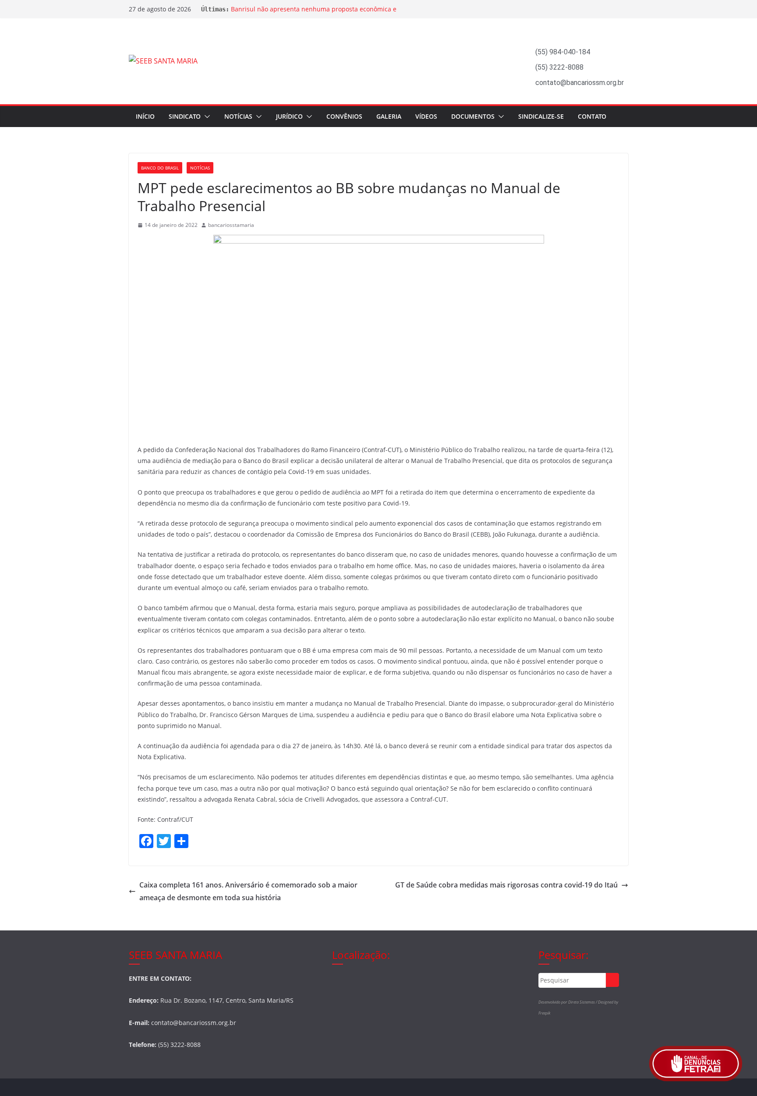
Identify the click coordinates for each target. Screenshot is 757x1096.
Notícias (238, 116)
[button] (205, 116)
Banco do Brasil (160, 168)
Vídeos (426, 116)
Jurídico (289, 116)
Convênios (344, 116)
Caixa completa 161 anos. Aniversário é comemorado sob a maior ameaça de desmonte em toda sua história (248, 891)
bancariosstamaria (231, 225)
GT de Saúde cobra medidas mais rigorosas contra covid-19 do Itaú (506, 885)
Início (145, 116)
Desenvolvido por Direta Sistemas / (568, 1002)
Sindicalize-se (541, 116)
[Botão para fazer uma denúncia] (695, 1063)
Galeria (388, 116)
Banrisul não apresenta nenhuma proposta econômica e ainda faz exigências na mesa (313, 13)
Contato (592, 116)
